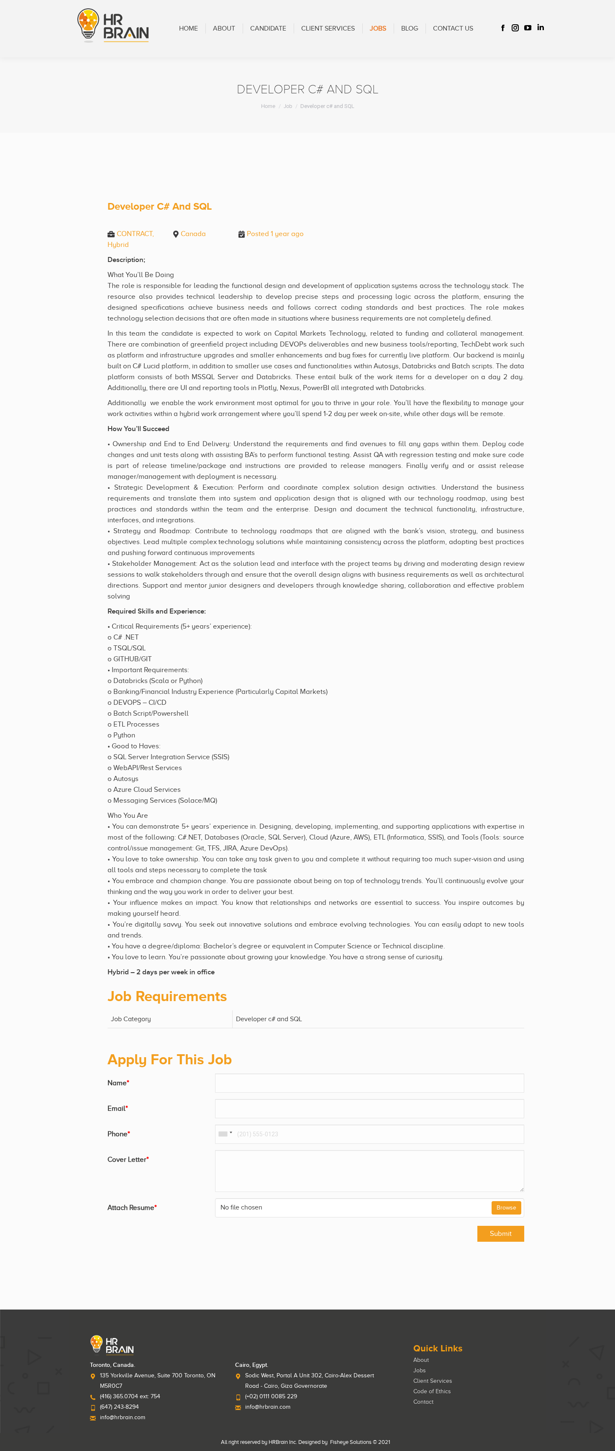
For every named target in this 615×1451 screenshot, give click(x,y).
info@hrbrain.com (122, 1417)
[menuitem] (188, 29)
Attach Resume (132, 1208)
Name (118, 1083)
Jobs (419, 1370)
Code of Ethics (432, 1391)
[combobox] (225, 1134)
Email (118, 1108)
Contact (423, 1402)
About (421, 1360)
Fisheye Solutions (351, 1442)
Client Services (432, 1381)
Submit (501, 1234)
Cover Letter (128, 1159)
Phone (119, 1134)
